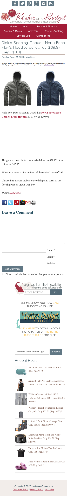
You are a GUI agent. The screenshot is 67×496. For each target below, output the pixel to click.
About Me (49, 489)
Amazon (33, 31)
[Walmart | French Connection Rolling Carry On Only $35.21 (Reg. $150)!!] (21, 412)
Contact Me (43, 36)
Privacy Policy (36, 489)
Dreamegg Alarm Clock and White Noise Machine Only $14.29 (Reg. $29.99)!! (44, 438)
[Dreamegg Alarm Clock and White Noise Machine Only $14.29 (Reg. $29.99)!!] (21, 439)
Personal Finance (47, 26)
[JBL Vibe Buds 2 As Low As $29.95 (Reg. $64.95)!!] (21, 372)
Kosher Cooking (53, 31)
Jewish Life (23, 36)
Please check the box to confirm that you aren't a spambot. (35, 274)
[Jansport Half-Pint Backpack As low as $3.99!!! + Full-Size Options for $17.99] (21, 385)
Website (51, 263)
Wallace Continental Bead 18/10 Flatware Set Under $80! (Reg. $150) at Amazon (46, 398)
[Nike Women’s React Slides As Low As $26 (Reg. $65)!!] (21, 466)
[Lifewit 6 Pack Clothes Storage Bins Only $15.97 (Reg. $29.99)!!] (21, 425)
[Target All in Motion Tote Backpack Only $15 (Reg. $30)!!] (21, 452)
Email (50, 256)
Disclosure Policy (20, 489)
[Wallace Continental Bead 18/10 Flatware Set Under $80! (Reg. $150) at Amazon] (21, 399)
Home (13, 26)
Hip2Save (15, 192)
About (26, 26)
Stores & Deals (13, 31)
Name (50, 250)
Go (56, 292)
